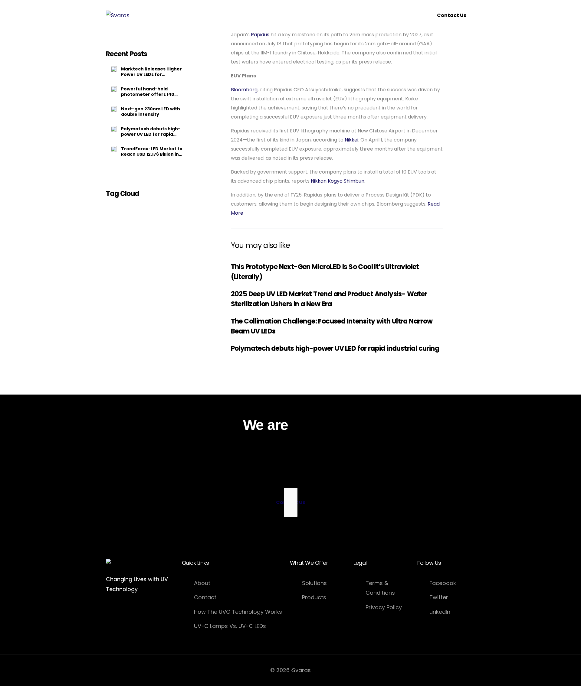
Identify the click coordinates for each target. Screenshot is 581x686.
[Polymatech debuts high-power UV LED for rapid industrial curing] (114, 129)
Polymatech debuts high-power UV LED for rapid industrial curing (150, 131)
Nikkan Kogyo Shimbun (337, 180)
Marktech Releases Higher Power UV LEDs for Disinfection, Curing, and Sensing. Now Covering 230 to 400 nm (151, 71)
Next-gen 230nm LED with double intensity (150, 111)
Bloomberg (244, 89)
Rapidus (260, 34)
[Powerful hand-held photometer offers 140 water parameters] (114, 89)
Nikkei (351, 139)
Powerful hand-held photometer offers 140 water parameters (147, 91)
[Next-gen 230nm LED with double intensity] (114, 109)
